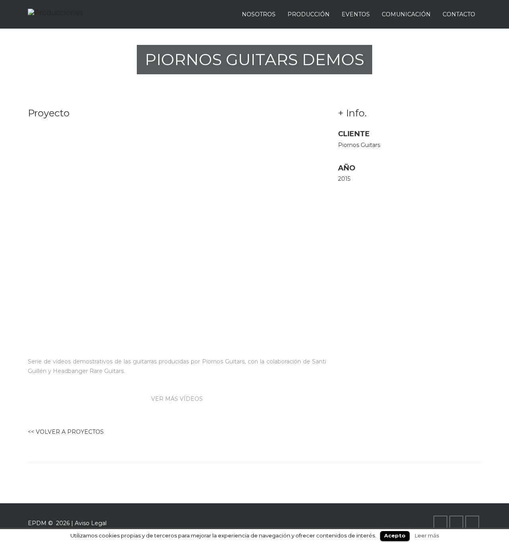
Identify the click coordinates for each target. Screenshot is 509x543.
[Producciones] (55, 12)
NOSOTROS (259, 14)
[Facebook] (441, 523)
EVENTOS (356, 14)
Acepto (395, 535)
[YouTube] (457, 523)
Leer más (427, 535)
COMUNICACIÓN (406, 14)
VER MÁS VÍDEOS (177, 398)
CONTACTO (459, 14)
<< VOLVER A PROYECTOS (66, 431)
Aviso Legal (91, 523)
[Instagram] (473, 523)
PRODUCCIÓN (309, 14)
